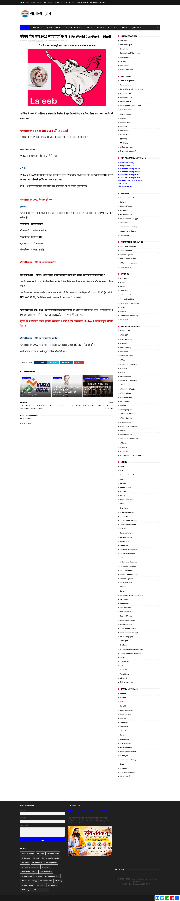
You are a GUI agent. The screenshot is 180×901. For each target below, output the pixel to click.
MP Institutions (125, 393)
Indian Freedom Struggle (129, 219)
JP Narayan (124, 756)
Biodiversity (124, 278)
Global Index (124, 603)
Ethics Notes (124, 731)
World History (125, 235)
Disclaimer (94, 3)
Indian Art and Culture (128, 628)
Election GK (124, 727)
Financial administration (129, 574)
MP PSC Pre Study (126, 163)
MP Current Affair (126, 97)
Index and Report (126, 45)
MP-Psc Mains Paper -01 (129, 168)
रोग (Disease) (125, 143)
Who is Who (124, 65)
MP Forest (123, 368)
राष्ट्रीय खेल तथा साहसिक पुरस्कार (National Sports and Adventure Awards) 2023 (67, 389)
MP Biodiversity (125, 348)
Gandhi (122, 591)
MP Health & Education (128, 381)
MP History (123, 223)
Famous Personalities (128, 246)
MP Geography (125, 376)
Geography (124, 599)
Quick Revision (53, 28)
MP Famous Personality (128, 263)
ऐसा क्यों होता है (125, 135)
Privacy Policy (82, 3)
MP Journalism (125, 401)
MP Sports (123, 447)
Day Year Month (126, 537)
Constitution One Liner (128, 520)
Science (123, 118)
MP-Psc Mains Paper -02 (129, 171)
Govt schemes (125, 608)
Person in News (125, 267)
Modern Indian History (128, 231)
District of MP (125, 331)
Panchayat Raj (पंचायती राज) (130, 106)
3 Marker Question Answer (130, 180)
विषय (89, 28)
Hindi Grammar (125, 93)
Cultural (123, 202)
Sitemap (103, 3)
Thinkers (123, 61)
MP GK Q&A (124, 335)
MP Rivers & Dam (126, 435)
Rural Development (127, 110)
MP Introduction (126, 397)
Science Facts (125, 122)
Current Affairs (73, 28)
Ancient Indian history (128, 198)
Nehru (122, 764)
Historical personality (128, 259)
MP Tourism (124, 451)
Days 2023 (123, 718)
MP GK (99, 28)
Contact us (69, 3)
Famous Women (126, 251)
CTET (123, 28)
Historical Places (126, 206)
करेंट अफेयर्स (48, 3)
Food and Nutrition (127, 299)
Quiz (121, 666)
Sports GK (63, 41)
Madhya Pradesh (126, 166)
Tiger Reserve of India (128, 772)
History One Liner (126, 214)
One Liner (123, 645)
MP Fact (123, 360)
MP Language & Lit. (127, 410)
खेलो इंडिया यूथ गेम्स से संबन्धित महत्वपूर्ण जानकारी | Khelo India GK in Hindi (35, 389)
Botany (122, 286)
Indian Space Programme (129, 303)
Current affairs (53, 41)
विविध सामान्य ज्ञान (126, 70)
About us (58, 3)
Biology (122, 282)
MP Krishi (123, 406)
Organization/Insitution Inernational (133, 653)
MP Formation (125, 372)
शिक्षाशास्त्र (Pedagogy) (128, 151)
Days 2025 (124, 41)
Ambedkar (123, 693)
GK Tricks (123, 587)
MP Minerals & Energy (127, 414)
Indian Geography (126, 637)
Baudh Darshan (125, 487)
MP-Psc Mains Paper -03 (129, 174)
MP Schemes (124, 443)
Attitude (123, 698)
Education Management (129, 549)
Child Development (127, 81)
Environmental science (128, 295)
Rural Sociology (125, 114)
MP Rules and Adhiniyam (129, 439)
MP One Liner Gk (126, 101)
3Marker (123, 466)
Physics (122, 307)
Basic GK (123, 483)
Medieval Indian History (128, 227)
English (122, 558)
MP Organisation (126, 422)
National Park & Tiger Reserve (131, 53)
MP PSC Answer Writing (128, 426)
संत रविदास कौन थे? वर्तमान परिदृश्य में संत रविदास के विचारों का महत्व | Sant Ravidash (88, 812)
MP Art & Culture (126, 339)
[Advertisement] (115, 14)
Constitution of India (128, 525)
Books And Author (126, 500)
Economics (124, 545)
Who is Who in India (34, 3)
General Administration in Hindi (131, 89)
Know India (124, 49)
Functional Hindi (126, 583)
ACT (121, 471)
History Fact (124, 210)
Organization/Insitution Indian (96, 378)
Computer (124, 516)
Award (122, 479)
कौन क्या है (37, 28)
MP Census (124, 352)
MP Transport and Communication (133, 455)
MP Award (123, 343)
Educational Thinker (127, 554)
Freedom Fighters (126, 255)
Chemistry (124, 291)
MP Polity (123, 431)
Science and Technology (129, 316)
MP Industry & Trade (127, 389)
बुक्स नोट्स (135, 28)
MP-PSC (111, 28)
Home (22, 3)
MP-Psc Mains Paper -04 (129, 177)
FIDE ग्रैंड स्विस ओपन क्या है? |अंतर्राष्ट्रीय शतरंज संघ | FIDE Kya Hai (97, 389)
